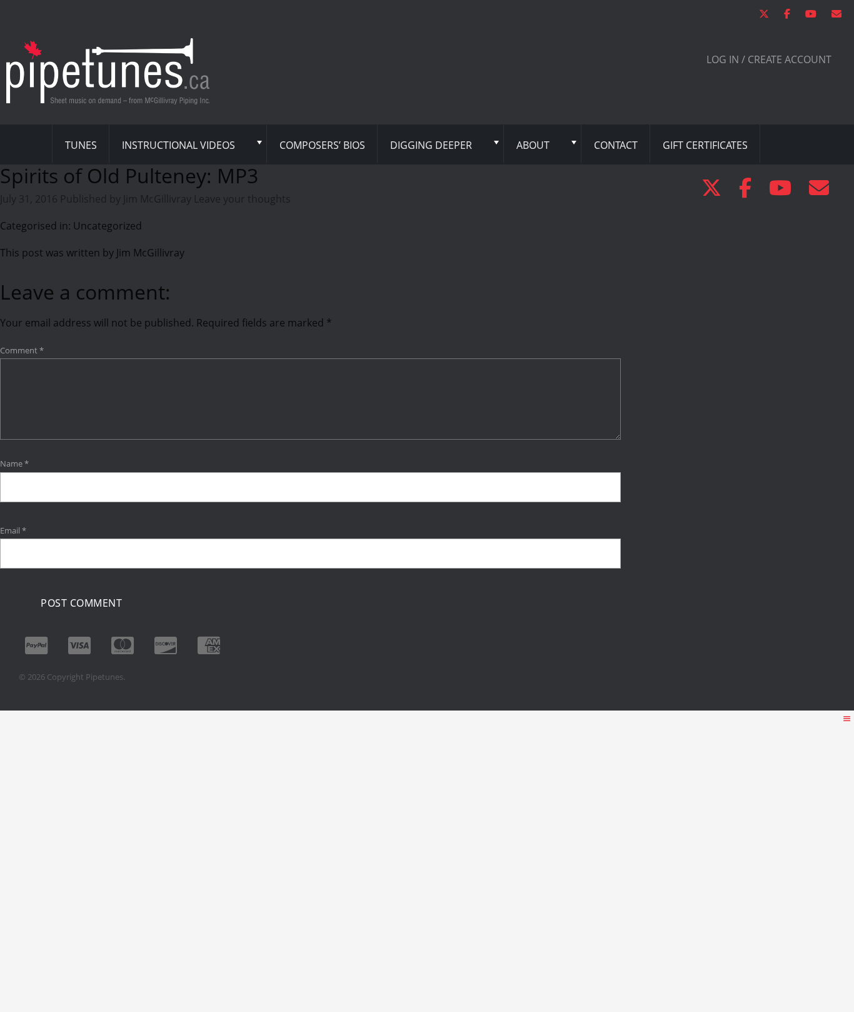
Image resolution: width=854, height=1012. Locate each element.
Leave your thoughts (242, 199)
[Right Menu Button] (847, 719)
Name (14, 463)
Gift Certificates (705, 145)
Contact (616, 145)
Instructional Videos (178, 145)
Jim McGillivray (157, 199)
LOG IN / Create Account (768, 59)
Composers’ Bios (322, 145)
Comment (22, 350)
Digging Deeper (431, 145)
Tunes (81, 145)
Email (13, 530)
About (533, 145)
